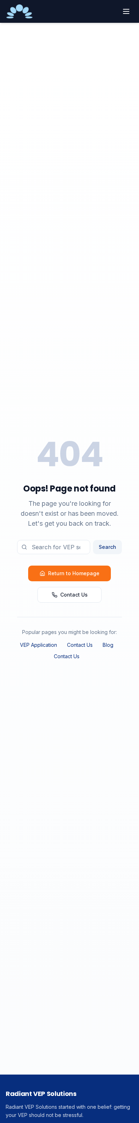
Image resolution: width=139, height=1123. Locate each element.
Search (107, 547)
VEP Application (38, 645)
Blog (108, 645)
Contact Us (74, 595)
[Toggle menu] (126, 11)
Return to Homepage (73, 573)
